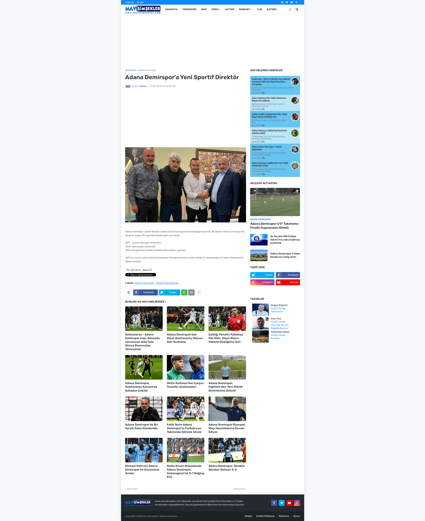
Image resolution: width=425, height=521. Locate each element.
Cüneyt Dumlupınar (167, 283)
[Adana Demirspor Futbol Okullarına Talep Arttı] (259, 255)
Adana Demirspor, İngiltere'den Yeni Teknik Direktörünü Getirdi (226, 386)
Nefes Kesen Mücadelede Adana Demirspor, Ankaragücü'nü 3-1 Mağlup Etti (185, 471)
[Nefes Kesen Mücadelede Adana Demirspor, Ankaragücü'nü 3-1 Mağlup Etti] (185, 450)
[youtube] (292, 2)
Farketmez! (277, 311)
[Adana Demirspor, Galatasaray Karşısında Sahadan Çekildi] (144, 367)
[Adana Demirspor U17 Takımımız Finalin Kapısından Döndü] (275, 202)
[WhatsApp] (184, 292)
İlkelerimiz (284, 516)
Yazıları (282, 308)
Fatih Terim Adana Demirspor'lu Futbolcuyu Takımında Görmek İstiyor (184, 428)
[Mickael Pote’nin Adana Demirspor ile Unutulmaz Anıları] (144, 450)
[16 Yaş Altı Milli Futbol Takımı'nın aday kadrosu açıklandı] (259, 239)
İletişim (140, 2)
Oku (263, 93)
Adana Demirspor (147, 70)
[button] (290, 9)
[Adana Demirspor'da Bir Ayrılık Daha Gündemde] (144, 409)
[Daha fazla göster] (198, 292)
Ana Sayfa (130, 70)
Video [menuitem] (214, 9)
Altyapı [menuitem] (229, 9)
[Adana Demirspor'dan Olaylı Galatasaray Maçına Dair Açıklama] (185, 318)
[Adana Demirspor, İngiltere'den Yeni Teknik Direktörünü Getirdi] (227, 367)
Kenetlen (275, 338)
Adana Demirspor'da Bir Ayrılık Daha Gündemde (141, 426)
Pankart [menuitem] (244, 9)
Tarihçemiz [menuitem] (189, 9)
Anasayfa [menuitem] (171, 9)
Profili (274, 308)
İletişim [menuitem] (271, 9)
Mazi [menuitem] (204, 9)
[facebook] (282, 2)
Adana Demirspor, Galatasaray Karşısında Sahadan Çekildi (141, 386)
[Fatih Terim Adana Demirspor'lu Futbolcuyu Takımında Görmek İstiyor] (185, 409)
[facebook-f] (274, 503)
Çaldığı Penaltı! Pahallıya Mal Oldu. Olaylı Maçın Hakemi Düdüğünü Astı (226, 338)
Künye (296, 516)
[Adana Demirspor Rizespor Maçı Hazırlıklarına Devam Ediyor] (227, 409)
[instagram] (296, 2)
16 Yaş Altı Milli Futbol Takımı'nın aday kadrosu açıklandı (285, 239)
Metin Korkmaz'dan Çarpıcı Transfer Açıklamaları (185, 384)
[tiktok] (262, 290)
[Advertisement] (212, 41)
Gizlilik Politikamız (265, 516)
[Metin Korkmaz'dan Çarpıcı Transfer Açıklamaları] (185, 367)
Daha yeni (132, 489)
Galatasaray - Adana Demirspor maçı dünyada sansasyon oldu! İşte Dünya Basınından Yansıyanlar (142, 342)
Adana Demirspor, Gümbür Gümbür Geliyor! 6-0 (227, 467)
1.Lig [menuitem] (259, 9)
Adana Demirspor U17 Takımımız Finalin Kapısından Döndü (274, 226)
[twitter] (287, 2)
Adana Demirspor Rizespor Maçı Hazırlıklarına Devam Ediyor (227, 428)
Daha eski (239, 489)
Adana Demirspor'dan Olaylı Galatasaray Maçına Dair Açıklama (185, 338)
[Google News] (139, 271)
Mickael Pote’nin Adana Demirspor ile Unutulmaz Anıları (142, 469)
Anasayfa (129, 2)
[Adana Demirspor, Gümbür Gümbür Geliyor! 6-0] (227, 450)
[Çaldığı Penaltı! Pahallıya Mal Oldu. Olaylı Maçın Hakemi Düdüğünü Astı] (227, 318)
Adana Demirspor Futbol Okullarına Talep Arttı (285, 255)
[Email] (191, 292)
